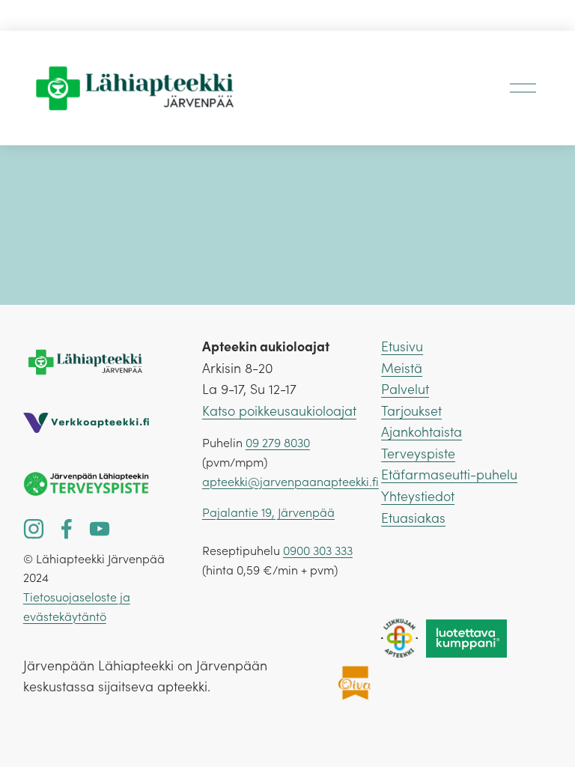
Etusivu (402, 346)
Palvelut (405, 389)
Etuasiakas (413, 518)
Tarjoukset (411, 410)
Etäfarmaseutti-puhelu (449, 474)
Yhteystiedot (417, 496)
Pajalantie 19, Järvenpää (268, 512)
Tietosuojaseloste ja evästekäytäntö (76, 606)
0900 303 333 (318, 550)
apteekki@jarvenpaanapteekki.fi (290, 481)
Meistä (401, 368)
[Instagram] (33, 528)
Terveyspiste (418, 453)
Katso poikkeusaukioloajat (279, 410)
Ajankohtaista (421, 431)
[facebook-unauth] (66, 528)
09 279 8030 (278, 442)
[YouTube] (99, 528)
